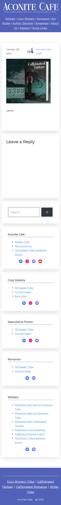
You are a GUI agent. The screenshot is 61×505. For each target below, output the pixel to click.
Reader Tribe (22, 242)
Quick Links (39, 28)
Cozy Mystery (25, 18)
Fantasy (10, 18)
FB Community (23, 246)
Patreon (25, 28)
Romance (43, 18)
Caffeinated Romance (31, 487)
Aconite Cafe (24, 499)
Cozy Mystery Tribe (20, 481)
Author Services (23, 23)
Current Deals (23, 292)
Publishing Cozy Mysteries (30, 430)
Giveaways (42, 23)
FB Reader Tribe (24, 287)
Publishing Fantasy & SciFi (30, 434)
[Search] (47, 212)
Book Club (21, 296)
